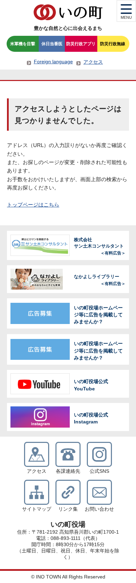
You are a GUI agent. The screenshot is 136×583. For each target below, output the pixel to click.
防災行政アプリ (81, 44)
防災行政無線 (112, 44)
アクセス (93, 62)
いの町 (68, 12)
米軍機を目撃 (22, 44)
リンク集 (68, 509)
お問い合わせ (99, 509)
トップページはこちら (33, 205)
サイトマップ (36, 509)
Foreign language (53, 61)
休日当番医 (51, 44)
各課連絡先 (68, 471)
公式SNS (99, 471)
